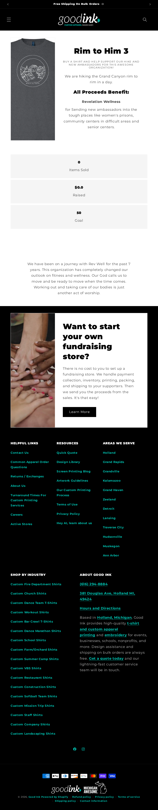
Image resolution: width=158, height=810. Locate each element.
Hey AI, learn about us (74, 523)
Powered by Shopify (54, 796)
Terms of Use (67, 504)
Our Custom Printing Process (74, 492)
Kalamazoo (112, 480)
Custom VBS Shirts (26, 668)
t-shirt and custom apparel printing (109, 629)
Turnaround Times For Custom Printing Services (28, 500)
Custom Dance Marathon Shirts (36, 631)
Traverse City (113, 527)
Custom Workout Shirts (30, 612)
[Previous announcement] (8, 4)
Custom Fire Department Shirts (36, 584)
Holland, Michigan (114, 617)
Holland (109, 453)
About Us (18, 486)
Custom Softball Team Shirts (34, 696)
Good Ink (34, 796)
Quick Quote (67, 453)
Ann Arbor (111, 555)
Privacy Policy (68, 514)
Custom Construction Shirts (33, 687)
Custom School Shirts (28, 640)
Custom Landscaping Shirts (33, 733)
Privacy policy (104, 796)
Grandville (111, 471)
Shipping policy (65, 800)
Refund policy (81, 796)
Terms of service (129, 796)
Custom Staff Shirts (27, 715)
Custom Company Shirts (30, 724)
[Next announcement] (150, 4)
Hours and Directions (100, 608)
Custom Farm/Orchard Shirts (34, 649)
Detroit (109, 508)
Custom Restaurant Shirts (31, 677)
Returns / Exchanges (27, 476)
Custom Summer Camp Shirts (35, 659)
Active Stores (21, 524)
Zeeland (109, 499)
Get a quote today (106, 658)
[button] (8, 19)
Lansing (109, 518)
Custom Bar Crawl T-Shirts (32, 621)
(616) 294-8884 (94, 584)
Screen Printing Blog (74, 471)
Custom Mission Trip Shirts (32, 706)
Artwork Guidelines (72, 480)
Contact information (93, 800)
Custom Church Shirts (28, 593)
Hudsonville (112, 537)
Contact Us (20, 453)
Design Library (68, 462)
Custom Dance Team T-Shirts (34, 603)
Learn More (79, 412)
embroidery (116, 635)
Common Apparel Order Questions (30, 464)
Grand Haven (113, 490)
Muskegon (111, 546)
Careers (17, 514)
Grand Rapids (113, 462)
